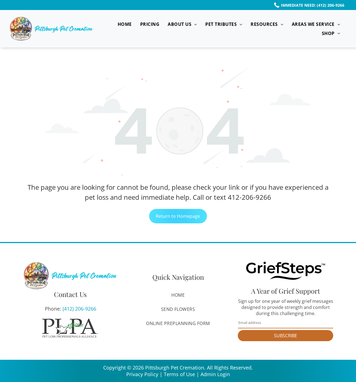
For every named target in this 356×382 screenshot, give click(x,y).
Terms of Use (179, 374)
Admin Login (215, 374)
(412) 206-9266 (79, 308)
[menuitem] (124, 24)
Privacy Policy (142, 374)
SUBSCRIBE (285, 336)
